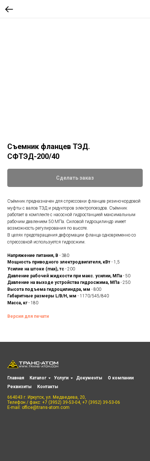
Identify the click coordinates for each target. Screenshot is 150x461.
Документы (89, 377)
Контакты (47, 386)
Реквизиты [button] (19, 386)
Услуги (61, 377)
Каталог (37, 377)
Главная (15, 377)
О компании (121, 377)
